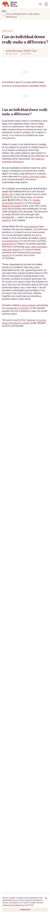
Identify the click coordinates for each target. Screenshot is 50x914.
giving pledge (29, 305)
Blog (4, 11)
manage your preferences (13, 905)
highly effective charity (34, 177)
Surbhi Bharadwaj (14, 51)
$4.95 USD (7, 194)
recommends (31, 227)
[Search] (40, 4)
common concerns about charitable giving (24, 86)
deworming (8, 244)
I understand (25, 910)
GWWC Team (30, 51)
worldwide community (17, 308)
